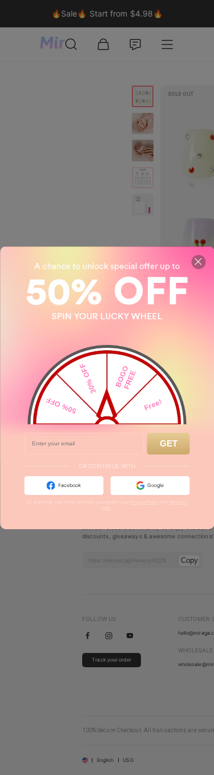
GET (168, 443)
